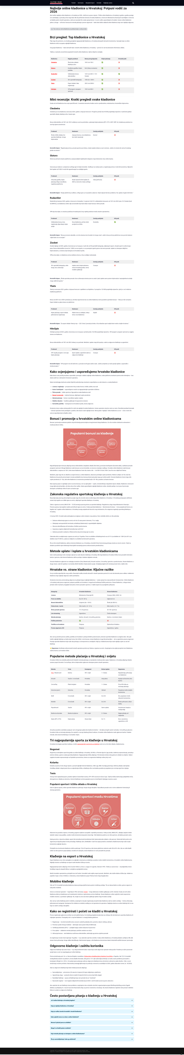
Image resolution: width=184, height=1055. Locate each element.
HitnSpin (53, 89)
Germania (80, 3)
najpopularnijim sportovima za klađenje (88, 744)
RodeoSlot (54, 74)
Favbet (74, 3)
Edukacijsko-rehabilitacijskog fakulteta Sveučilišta (98, 956)
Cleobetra (54, 62)
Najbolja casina (107, 3)
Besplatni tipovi (90, 3)
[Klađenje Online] (56, 2)
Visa (52, 673)
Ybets (52, 83)
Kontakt (99, 3)
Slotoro (53, 68)
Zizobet (53, 79)
